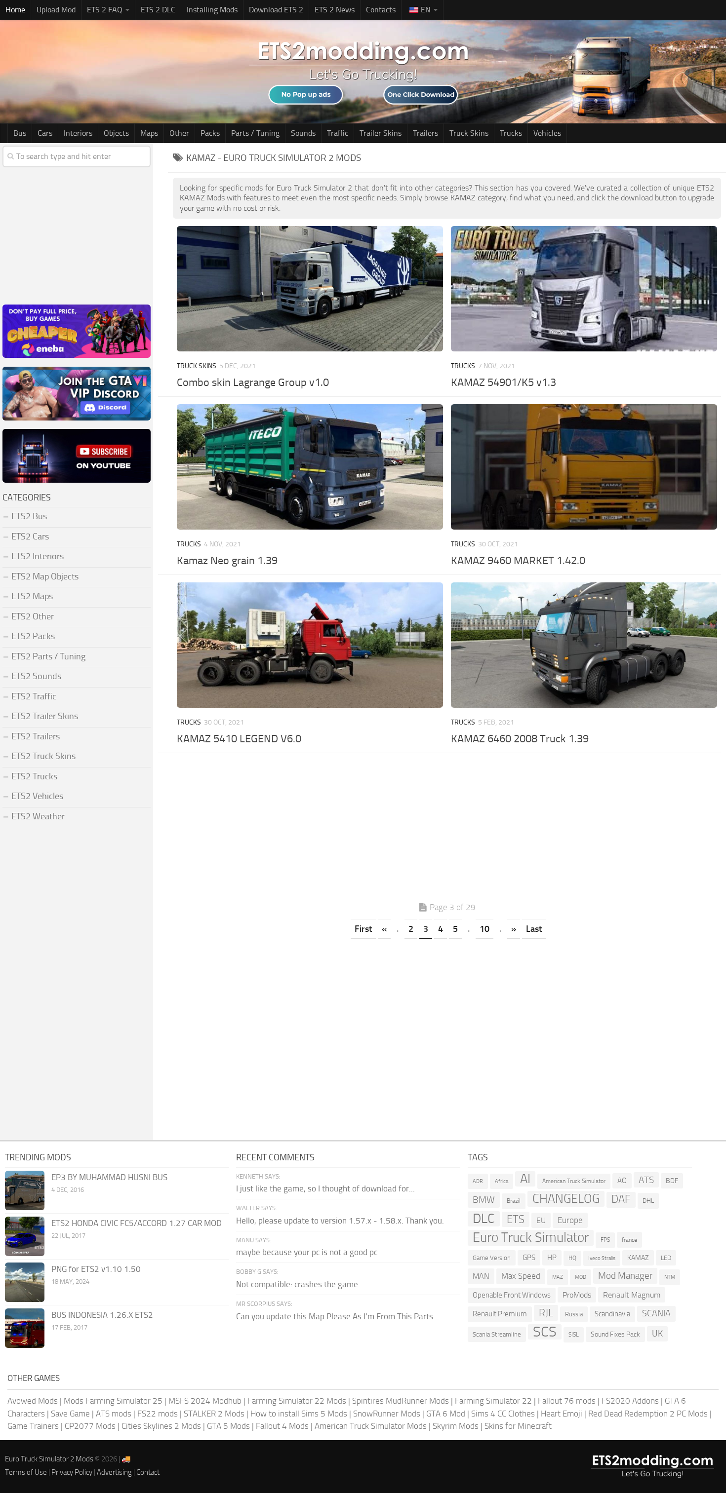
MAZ (557, 1277)
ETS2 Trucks (34, 776)
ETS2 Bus (29, 516)
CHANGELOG (566, 1198)
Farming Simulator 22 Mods (296, 1401)
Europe (570, 1220)
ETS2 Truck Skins (43, 756)
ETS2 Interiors (37, 556)
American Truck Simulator (573, 1181)
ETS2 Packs (33, 636)
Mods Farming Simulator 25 (113, 1401)
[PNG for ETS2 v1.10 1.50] (24, 1282)
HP (552, 1257)
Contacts (381, 9)
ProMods (577, 1295)
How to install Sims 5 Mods (298, 1413)
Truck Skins (468, 133)
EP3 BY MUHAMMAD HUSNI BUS (109, 1177)
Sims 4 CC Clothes (503, 1413)
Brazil (514, 1200)
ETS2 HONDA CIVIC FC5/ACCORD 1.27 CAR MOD (136, 1223)
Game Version (492, 1258)
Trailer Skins (381, 133)
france (629, 1239)
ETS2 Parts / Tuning (48, 656)
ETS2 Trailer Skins (44, 716)
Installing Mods (212, 9)
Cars (45, 133)
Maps (149, 133)
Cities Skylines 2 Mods (161, 1426)
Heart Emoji (561, 1413)
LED (666, 1258)
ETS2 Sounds (36, 676)
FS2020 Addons (630, 1401)
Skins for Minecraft (518, 1426)
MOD (580, 1276)
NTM (669, 1277)
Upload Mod (56, 9)
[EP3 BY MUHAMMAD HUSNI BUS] (24, 1190)
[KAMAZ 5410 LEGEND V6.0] (310, 645)
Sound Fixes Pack (615, 1334)
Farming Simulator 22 (493, 1401)
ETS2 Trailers (35, 736)
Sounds (303, 133)
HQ (572, 1258)
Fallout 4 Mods (282, 1426)
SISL (573, 1334)
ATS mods (113, 1413)
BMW (484, 1199)
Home (15, 9)
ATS (646, 1180)
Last (534, 928)
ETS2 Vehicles (37, 796)
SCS (545, 1332)
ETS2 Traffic (33, 696)
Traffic (337, 133)
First (363, 928)
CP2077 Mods (90, 1426)
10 (484, 928)
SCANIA (656, 1313)
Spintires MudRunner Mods (400, 1401)
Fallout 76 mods (567, 1401)
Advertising (114, 1472)
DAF (621, 1199)
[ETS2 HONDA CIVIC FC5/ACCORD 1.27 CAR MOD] (24, 1236)
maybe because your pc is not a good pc (306, 1252)
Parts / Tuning (255, 133)
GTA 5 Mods (228, 1426)
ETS (515, 1219)
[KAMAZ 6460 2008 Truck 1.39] (584, 645)
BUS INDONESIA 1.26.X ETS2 (102, 1315)
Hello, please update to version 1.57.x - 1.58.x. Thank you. (340, 1220)
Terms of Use (26, 1472)
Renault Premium (500, 1313)
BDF (672, 1181)
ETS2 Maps (32, 596)
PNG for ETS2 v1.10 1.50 (96, 1269)
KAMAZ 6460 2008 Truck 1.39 (520, 738)
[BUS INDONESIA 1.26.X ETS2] (24, 1328)
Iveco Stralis (601, 1258)
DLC (484, 1218)
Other (179, 133)
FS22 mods (157, 1413)
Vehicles (547, 133)
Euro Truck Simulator (531, 1237)
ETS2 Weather (38, 816)
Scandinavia (612, 1313)
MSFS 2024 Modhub (205, 1401)
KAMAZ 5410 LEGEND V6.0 (239, 738)
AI (525, 1179)
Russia (574, 1314)
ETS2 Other (32, 616)
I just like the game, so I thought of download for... (325, 1188)
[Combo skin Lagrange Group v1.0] (310, 288)
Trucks (511, 133)
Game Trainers (33, 1426)
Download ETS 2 (276, 9)
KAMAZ (638, 1258)
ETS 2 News (335, 9)
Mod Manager (625, 1275)
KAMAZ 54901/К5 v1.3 (503, 382)
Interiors (78, 133)
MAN (481, 1276)
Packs (210, 133)
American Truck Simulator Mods (371, 1426)
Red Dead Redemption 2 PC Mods (648, 1413)
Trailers (425, 133)
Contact (148, 1472)
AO (622, 1180)
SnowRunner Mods (386, 1413)
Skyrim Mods (456, 1426)
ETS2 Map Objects (45, 576)
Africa (501, 1181)
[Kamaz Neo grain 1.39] (310, 467)
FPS (605, 1239)
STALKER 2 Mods (214, 1413)
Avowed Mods (32, 1401)
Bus (19, 133)
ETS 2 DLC (158, 9)
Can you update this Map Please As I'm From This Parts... (337, 1316)
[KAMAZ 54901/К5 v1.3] (584, 288)
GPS (529, 1257)
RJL (546, 1312)
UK (657, 1333)
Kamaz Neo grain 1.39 (227, 560)
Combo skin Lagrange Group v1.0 (253, 382)
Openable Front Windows (512, 1295)
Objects (116, 133)
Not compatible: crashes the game (297, 1284)
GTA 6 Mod (445, 1413)
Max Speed (520, 1276)
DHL (648, 1200)
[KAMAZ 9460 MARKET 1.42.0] (584, 467)
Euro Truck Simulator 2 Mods (49, 1459)
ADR (478, 1181)
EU (541, 1220)
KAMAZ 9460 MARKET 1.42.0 (518, 560)
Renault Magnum (631, 1295)
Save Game (70, 1413)
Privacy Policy (71, 1472)
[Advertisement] (447, 830)
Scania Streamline (497, 1334)
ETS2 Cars (30, 536)
